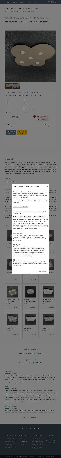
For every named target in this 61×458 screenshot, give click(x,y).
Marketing (19, 260)
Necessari (19, 233)
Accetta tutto (17, 206)
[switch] (14, 244)
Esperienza (19, 245)
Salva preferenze (43, 271)
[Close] (47, 187)
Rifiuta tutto (25, 206)
